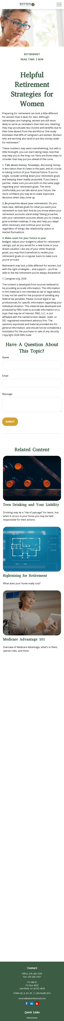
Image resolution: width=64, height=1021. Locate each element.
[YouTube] (37, 1003)
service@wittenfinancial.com (32, 998)
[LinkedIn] (32, 1003)
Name (5, 357)
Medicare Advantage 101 (24, 639)
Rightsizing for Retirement (25, 575)
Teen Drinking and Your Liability (31, 504)
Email (5, 375)
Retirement (32, 1017)
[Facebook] (27, 1003)
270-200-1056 (35, 973)
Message (7, 394)
